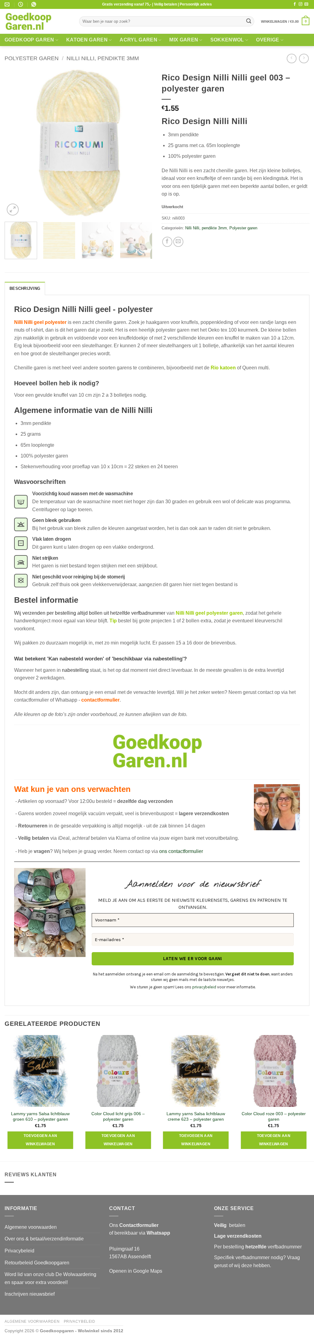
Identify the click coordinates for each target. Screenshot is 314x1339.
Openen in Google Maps (135, 1271)
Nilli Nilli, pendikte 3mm (103, 58)
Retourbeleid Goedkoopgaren (37, 1262)
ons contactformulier (181, 851)
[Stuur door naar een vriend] (178, 242)
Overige (267, 39)
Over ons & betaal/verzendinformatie (44, 1238)
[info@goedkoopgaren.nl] (8, 4)
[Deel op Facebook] (167, 242)
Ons (134, 1225)
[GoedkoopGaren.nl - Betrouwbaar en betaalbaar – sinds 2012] (37, 21)
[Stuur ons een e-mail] (306, 4)
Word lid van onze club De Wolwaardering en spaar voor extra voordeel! (50, 1278)
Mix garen (183, 39)
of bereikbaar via (139, 1233)
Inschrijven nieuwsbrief (30, 1294)
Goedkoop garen (29, 39)
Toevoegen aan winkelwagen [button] (40, 1140)
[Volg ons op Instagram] (300, 4)
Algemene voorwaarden (31, 1227)
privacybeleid (204, 987)
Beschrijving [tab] (25, 288)
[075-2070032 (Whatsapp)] (34, 4)
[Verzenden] (248, 21)
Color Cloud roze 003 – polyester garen (274, 1116)
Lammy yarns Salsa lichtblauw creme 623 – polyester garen (196, 1116)
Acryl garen (138, 39)
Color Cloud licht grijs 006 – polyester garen (118, 1116)
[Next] (141, 143)
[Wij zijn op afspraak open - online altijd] (21, 4)
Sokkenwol (227, 39)
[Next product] (291, 58)
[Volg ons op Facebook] (295, 4)
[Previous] (15, 143)
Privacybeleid (19, 1250)
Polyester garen (32, 58)
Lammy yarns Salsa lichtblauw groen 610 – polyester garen (40, 1116)
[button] (285, 21)
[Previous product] (303, 58)
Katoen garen (87, 39)
